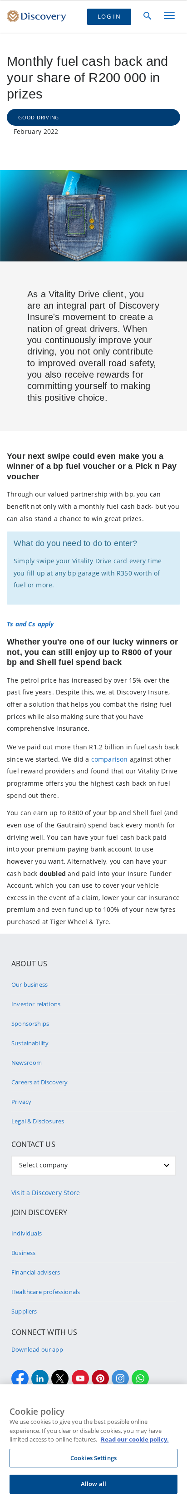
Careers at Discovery (39, 1082)
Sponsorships (30, 1023)
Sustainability (30, 1043)
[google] (80, 1378)
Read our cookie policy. (135, 1439)
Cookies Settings (93, 1458)
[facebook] (20, 1378)
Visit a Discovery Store (45, 1192)
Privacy (21, 1101)
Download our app (37, 1349)
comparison (109, 759)
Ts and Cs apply (30, 624)
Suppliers (24, 1311)
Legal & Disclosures (37, 1121)
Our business (29, 984)
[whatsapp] (140, 1378)
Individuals (26, 1233)
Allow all (93, 1484)
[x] (60, 1378)
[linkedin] (40, 1378)
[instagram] (120, 1378)
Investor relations (35, 1004)
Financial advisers (35, 1272)
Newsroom (26, 1062)
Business (23, 1253)
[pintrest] (100, 1378)
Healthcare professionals (45, 1292)
